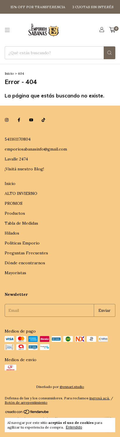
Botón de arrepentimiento (26, 402)
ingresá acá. (99, 398)
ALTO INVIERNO (21, 193)
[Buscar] (109, 52)
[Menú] (7, 30)
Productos (15, 213)
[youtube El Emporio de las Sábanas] (31, 120)
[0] (112, 30)
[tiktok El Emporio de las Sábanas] (43, 120)
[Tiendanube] (27, 413)
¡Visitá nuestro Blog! (24, 169)
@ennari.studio (72, 386)
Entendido (74, 427)
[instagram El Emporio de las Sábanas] (7, 120)
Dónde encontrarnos (25, 262)
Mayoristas (15, 272)
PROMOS (13, 203)
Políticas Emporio (22, 243)
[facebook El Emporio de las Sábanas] (19, 120)
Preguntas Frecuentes (26, 253)
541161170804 (18, 139)
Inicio (9, 73)
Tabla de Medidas (21, 223)
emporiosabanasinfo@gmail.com (36, 149)
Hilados (12, 233)
